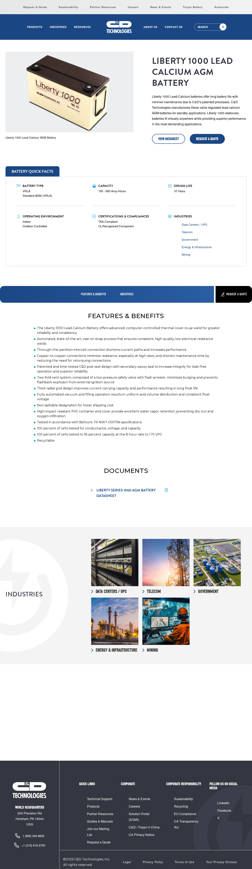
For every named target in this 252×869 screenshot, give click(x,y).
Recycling (181, 806)
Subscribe (221, 7)
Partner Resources (103, 7)
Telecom (187, 232)
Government (190, 239)
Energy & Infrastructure (197, 247)
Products (34, 27)
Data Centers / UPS (194, 224)
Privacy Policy (153, 862)
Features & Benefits (93, 294)
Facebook (224, 810)
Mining (186, 254)
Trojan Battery (193, 7)
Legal (127, 862)
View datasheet (168, 139)
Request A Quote (35, 7)
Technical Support (99, 799)
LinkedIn (223, 803)
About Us (150, 27)
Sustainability (68, 7)
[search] (223, 26)
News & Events (160, 7)
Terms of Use (184, 862)
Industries (58, 27)
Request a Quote (207, 139)
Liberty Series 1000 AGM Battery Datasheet (126, 492)
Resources (82, 27)
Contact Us (174, 27)
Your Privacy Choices (221, 862)
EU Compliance (185, 813)
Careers (133, 7)
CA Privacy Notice (141, 834)
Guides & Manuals (100, 821)
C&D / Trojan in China (144, 827)
